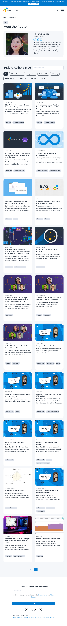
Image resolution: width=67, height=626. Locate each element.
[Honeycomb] (10, 10)
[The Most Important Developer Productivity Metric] (49, 139)
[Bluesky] (26, 609)
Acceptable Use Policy (28, 617)
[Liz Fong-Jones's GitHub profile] (41, 39)
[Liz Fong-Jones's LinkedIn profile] (35, 39)
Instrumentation (9, 78)
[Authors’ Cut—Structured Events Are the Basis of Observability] (17, 332)
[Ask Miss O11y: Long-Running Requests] (17, 428)
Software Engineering (17, 74)
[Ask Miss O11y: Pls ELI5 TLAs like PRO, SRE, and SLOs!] (49, 380)
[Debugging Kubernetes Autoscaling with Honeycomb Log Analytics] (17, 187)
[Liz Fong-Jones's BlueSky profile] (38, 39)
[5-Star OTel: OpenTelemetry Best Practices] (49, 236)
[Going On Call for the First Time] (49, 332)
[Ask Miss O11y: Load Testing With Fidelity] (49, 428)
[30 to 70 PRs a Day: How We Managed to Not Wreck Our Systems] (17, 91)
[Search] (58, 10)
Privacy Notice (38, 617)
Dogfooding (31, 74)
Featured (33, 78)
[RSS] (40, 609)
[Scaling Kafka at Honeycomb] (17, 477)
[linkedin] (31, 609)
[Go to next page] (36, 569)
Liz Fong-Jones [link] (12, 17)
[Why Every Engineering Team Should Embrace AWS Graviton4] (49, 187)
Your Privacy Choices (48, 617)
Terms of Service (17, 617)
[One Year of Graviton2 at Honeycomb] (49, 525)
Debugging (55, 74)
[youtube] (35, 609)
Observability (22, 78)
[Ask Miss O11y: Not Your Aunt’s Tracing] (17, 380)
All (5, 74)
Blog (4, 17)
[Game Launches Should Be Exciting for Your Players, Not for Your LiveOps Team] (17, 525)
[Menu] (62, 10)
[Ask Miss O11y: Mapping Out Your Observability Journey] (49, 477)
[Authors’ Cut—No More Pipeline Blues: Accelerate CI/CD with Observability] (49, 284)
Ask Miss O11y (43, 74)
